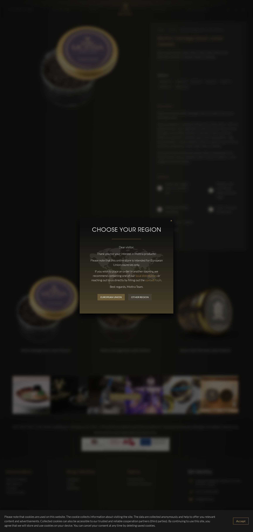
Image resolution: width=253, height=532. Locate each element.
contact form (153, 280)
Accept (241, 521)
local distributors (146, 275)
